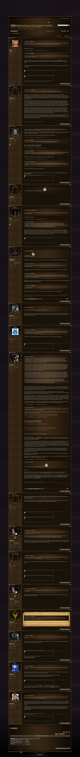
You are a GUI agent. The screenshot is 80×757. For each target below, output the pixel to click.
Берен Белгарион (33, 298)
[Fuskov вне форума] (15, 253)
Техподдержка (33, 25)
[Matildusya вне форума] (15, 697)
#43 (70, 126)
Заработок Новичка (27, 687)
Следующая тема (45, 735)
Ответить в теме (14, 728)
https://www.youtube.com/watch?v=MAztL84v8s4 (33, 421)
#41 (70, 37)
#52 (70, 551)
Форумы (13, 25)
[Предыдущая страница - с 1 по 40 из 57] (65, 31)
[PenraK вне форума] (15, 91)
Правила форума (48, 25)
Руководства (20, 25)
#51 (70, 526)
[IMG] (26, 741)
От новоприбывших (15, 33)
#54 (70, 610)
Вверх (68, 748)
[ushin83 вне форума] (15, 331)
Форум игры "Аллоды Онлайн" (61, 748)
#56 (70, 662)
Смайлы (26, 740)
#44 (70, 184)
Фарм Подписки (34, 687)
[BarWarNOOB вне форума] (15, 43)
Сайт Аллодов (40, 25)
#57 (70, 691)
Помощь (68, 18)
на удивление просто (39, 190)
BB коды (26, 739)
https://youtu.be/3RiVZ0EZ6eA (29, 657)
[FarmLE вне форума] (15, 637)
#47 (70, 303)
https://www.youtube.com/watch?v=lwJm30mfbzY (33, 420)
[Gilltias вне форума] (15, 616)
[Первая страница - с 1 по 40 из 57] (62, 31)
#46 (70, 247)
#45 (70, 206)
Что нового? (26, 25)
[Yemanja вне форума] (15, 532)
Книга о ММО (56, 686)
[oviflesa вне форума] (15, 132)
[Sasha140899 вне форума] (15, 358)
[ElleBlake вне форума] (15, 212)
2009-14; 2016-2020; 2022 (34, 488)
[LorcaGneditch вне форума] (15, 499)
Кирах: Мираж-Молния (49, 686)
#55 (70, 631)
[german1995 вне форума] (15, 309)
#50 (70, 493)
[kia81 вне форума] (15, 668)
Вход (61, 18)
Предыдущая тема (38, 735)
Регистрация (65, 18)
